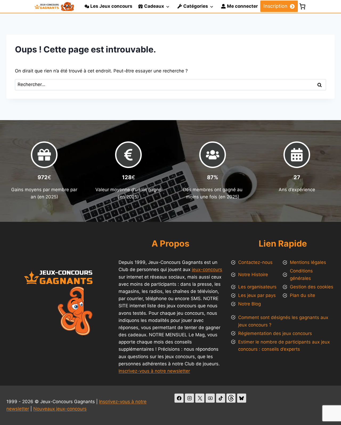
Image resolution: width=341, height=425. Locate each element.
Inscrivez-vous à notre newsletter (154, 371)
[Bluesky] (241, 398)
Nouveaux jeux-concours (60, 408)
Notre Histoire (253, 274)
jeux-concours (207, 269)
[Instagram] (189, 398)
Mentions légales (308, 262)
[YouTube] (210, 398)
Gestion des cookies (311, 286)
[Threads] (231, 398)
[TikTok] (220, 398)
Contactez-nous (255, 262)
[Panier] (302, 6)
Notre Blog (249, 304)
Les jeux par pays (257, 295)
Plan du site (302, 295)
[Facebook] (179, 398)
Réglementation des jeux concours (275, 333)
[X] (199, 398)
